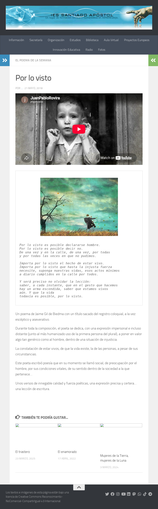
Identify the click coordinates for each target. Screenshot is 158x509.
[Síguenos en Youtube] (123, 494)
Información (16, 40)
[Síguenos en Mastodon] (134, 494)
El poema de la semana (33, 60)
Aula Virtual (111, 40)
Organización (56, 40)
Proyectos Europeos (136, 40)
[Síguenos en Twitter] (107, 494)
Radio (89, 49)
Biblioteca (92, 40)
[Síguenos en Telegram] (150, 494)
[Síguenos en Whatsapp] (139, 494)
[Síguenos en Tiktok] (145, 494)
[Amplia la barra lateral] (5, 60)
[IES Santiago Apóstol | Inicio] (79, 17)
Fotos (101, 49)
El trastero (22, 452)
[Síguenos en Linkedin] (129, 494)
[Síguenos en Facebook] (112, 494)
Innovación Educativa (66, 49)
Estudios (75, 40)
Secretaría (35, 40)
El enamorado (67, 452)
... (22, 88)
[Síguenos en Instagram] (118, 494)
